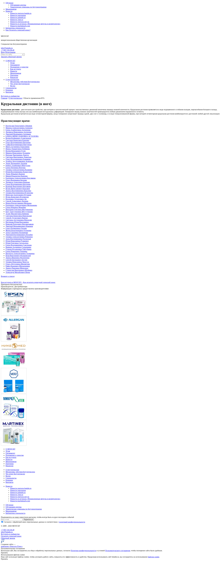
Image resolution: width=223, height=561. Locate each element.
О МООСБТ (10, 61)
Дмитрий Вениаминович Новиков (19, 226)
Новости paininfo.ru (18, 18)
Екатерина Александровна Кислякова (21, 178)
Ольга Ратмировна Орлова (16, 228)
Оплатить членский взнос (11, 536)
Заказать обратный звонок (11, 57)
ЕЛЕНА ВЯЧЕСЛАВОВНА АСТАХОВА (22, 136)
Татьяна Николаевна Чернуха (17, 262)
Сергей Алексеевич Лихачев (17, 201)
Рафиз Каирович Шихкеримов (18, 266)
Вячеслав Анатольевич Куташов (18, 195)
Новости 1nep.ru (16, 20)
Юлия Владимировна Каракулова (19, 172)
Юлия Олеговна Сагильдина (17, 243)
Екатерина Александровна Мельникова (21, 205)
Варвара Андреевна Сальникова (18, 247)
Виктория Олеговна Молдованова (19, 210)
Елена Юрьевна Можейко (16, 207)
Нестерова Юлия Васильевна (17, 222)
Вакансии (14, 77)
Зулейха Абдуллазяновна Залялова (19, 161)
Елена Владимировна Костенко (18, 184)
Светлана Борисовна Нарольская (19, 216)
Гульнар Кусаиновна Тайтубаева (18, 249)
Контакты (9, 92)
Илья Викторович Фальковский (18, 256)
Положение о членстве (19, 67)
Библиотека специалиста (15, 28)
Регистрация (10, 52)
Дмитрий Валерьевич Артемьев (18, 134)
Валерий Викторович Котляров (18, 186)
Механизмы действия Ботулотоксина (25, 82)
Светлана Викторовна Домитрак (18, 157)
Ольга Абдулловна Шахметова (18, 264)
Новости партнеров (18, 15)
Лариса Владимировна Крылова (18, 191)
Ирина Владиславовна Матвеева (18, 203)
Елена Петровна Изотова (15, 168)
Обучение (9, 3)
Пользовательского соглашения (117, 551)
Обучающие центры (18, 5)
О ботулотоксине (12, 80)
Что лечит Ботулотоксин (20, 84)
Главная (4, 98)
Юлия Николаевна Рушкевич (17, 241)
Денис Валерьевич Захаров (16, 163)
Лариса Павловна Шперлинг (17, 268)
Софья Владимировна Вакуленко (19, 145)
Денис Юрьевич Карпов (15, 174)
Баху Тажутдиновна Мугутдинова (19, 212)
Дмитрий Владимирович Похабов (19, 235)
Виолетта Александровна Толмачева (20, 253)
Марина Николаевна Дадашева (18, 153)
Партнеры (14, 75)
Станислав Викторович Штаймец (19, 270)
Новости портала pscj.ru (19, 22)
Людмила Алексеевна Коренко (18, 182)
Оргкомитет (15, 65)
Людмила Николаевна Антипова (18, 132)
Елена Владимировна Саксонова (19, 245)
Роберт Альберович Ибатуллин (18, 166)
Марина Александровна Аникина (19, 128)
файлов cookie (153, 557)
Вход (3, 52)
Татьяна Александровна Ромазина (19, 237)
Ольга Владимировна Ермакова (18, 159)
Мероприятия (11, 9)
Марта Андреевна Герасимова (17, 147)
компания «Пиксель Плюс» (12, 546)
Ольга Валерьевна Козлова (16, 180)
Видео (12, 86)
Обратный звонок (8, 538)
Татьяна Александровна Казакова (19, 170)
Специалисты (11, 88)
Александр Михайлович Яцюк (18, 272)
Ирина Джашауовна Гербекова (18, 149)
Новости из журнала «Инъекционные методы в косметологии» (35, 24)
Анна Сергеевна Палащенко (17, 233)
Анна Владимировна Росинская (18, 239)
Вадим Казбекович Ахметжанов (18, 138)
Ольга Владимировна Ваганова (18, 142)
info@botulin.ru (7, 48)
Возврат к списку (8, 276)
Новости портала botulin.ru (20, 13)
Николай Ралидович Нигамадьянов (20, 224)
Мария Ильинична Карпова (17, 176)
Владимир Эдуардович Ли (16, 199)
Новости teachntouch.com (20, 26)
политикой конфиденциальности (72, 522)
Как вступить (15, 69)
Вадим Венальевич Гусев (16, 151)
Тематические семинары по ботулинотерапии (28, 7)
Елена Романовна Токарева (16, 251)
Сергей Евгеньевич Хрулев (16, 260)
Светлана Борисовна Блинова (17, 140)
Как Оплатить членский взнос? (18, 30)
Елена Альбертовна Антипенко (18, 130)
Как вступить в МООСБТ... (12, 282)
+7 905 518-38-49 (7, 50)
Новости (9, 11)
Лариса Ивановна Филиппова (17, 258)
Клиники (9, 90)
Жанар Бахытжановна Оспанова (18, 230)
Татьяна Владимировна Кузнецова (19, 193)
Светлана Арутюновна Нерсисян (19, 220)
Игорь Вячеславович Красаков (18, 189)
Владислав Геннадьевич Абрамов (19, 126)
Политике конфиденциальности (83, 551)
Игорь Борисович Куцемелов (17, 197)
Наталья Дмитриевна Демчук (17, 155)
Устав (12, 63)
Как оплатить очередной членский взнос (39, 282)
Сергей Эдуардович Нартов (17, 218)
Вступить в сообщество (10, 96)
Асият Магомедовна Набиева (17, 214)
